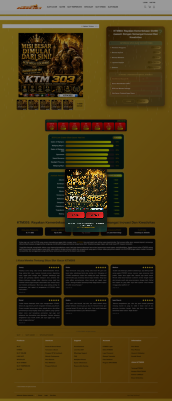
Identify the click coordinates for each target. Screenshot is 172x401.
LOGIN (76, 215)
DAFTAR (94, 215)
